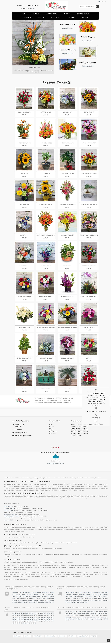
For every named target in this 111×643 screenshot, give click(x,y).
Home (23, 13)
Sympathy (67, 13)
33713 (18, 615)
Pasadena (96, 617)
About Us (85, 17)
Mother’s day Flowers (9, 512)
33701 (14, 613)
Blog (50, 428)
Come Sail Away (24, 266)
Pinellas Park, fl (38, 636)
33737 (14, 617)
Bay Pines (68, 611)
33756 (48, 617)
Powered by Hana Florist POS (55, 463)
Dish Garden (67, 266)
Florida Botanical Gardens (88, 613)
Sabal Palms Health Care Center (26, 596)
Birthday (36, 13)
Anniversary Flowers (9, 508)
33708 (39, 613)
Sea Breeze (24, 235)
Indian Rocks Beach (80, 615)
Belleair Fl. (94, 611)
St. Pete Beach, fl (83, 636)
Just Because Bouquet (46, 297)
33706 (31, 613)
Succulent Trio (45, 389)
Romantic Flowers (8, 510)
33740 (22, 617)
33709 (44, 613)
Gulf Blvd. (99, 613)
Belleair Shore (103, 611)
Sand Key (90, 619)
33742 (31, 617)
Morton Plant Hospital (44, 598)
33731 (35, 615)
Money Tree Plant (67, 174)
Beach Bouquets (51, 13)
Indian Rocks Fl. (90, 615)
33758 (14, 619)
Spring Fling (24, 204)
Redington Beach (70, 619)
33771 (18, 621)
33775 (35, 621)
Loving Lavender (67, 358)
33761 (27, 619)
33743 (35, 617)
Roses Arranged (24, 112)
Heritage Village (69, 615)
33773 (27, 621)
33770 (14, 621)
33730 (31, 615)
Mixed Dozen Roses (89, 266)
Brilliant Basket (46, 143)
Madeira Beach (89, 617)
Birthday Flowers (8, 506)
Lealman (81, 617)
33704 (27, 613)
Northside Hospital (38, 600)
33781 (18, 623)
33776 (39, 621)
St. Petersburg (98, 619)
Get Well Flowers (8, 518)
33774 (31, 621)
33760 (22, 619)
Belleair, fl (72, 636)
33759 (18, 619)
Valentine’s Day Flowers (10, 514)
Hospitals (51, 430)
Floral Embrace (67, 143)
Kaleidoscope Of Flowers (67, 327)
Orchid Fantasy (45, 266)
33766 (48, 619)
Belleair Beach (77, 611)
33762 (31, 619)
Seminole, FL (17, 636)
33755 (44, 617)
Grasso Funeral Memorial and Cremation (80, 596)
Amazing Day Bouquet (67, 204)
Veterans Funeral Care (80, 600)
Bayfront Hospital (27, 600)
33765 (44, 619)
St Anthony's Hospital (34, 602)
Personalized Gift (8, 520)
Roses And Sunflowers (89, 174)
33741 (27, 617)
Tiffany (24, 389)
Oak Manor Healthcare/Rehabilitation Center (31, 594)
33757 (52, 617)
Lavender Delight (89, 327)
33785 (30, 623)
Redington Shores (81, 619)
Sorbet (89, 358)
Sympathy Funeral (83, 13)
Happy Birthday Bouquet (46, 327)
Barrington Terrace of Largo (19, 592)
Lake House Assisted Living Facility (37, 592)
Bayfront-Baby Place (46, 602)
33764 (39, 619)
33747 (39, 617)
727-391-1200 (31, 8)
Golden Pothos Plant (24, 358)
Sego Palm (67, 389)
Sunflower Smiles (45, 204)
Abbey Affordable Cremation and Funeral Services (81, 594)
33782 (22, 623)
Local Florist (52, 433)
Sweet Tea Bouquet (89, 143)
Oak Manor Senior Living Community (26, 598)
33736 (52, 615)
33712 (14, 615)
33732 (39, 615)
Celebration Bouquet (24, 297)
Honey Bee (24, 174)
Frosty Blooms (24, 327)
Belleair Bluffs (86, 611)
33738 (18, 617)
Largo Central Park (73, 617)
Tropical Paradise (24, 143)
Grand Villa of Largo (40, 596)
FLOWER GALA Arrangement (45, 235)
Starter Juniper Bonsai (88, 204)
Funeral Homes (53, 431)
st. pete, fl (27, 636)
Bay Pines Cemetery (82, 602)
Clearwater (68, 613)
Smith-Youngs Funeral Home (93, 598)
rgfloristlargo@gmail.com (21, 432)
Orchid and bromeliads (88, 297)
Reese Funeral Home (71, 592)
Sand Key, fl (62, 636)
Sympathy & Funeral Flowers (11, 516)
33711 (52, 613)
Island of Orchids (67, 297)
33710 (48, 613)
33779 (52, 621)
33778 (48, 621)
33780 (14, 623)
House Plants (55, 17)
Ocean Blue (67, 112)
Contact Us (71, 17)
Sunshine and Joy (67, 235)
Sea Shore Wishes (46, 358)
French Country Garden (89, 235)
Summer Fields (46, 112)
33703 (22, 613)
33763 (35, 619)
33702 (18, 613)
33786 (34, 623)
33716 (27, 615)
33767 (52, 619)
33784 (26, 623)
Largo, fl (94, 636)
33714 (22, 615)
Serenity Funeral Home (78, 598)
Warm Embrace (89, 112)
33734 (48, 615)
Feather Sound (76, 613)
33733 (44, 615)
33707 (35, 613)
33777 (44, 621)
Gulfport (105, 613)
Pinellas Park (103, 617)
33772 (22, 621)
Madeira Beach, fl (51, 636)
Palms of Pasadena (23, 602)
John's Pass (99, 615)
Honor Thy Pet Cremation (95, 600)
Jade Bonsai (46, 174)
